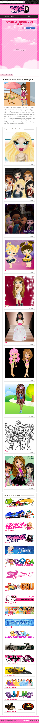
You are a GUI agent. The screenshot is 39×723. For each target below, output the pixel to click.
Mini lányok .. (9, 271)
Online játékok (9, 16)
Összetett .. (8, 487)
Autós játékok (9, 518)
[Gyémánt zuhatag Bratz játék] (19, 305)
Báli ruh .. (8, 343)
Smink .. (7, 379)
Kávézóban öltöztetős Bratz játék (19, 23)
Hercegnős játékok (10, 615)
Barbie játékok (9, 530)
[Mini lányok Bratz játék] (19, 269)
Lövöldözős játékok (11, 651)
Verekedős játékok (10, 711)
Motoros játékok (10, 675)
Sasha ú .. (8, 415)
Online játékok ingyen (11, 699)
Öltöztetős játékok (10, 687)
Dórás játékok (9, 566)
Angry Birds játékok (11, 506)
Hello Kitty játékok (10, 603)
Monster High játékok (11, 663)
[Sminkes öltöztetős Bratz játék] (19, 377)
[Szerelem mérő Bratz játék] (19, 161)
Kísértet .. (8, 235)
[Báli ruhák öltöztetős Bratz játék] (19, 341)
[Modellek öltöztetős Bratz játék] (19, 197)
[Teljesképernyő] (23, 28)
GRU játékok (8, 591)
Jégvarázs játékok (10, 627)
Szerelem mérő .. (10, 163)
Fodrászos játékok (10, 579)
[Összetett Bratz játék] (19, 485)
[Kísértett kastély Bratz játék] (19, 233)
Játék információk (7, 75)
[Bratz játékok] (19, 9)
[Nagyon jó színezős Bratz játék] (19, 449)
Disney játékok (9, 554)
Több (28, 16)
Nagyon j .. (8, 451)
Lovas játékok (9, 639)
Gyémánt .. (8, 307)
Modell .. (7, 199)
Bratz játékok (9, 542)
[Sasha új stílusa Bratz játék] (19, 413)
